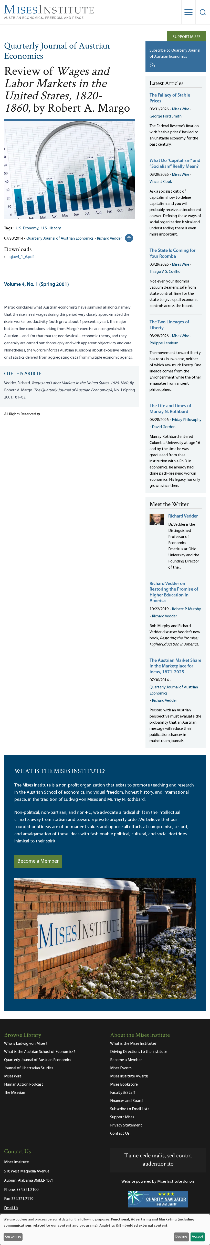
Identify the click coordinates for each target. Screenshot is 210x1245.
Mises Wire (180, 109)
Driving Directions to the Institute (138, 1052)
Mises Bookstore (124, 1085)
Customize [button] (13, 1237)
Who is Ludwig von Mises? (25, 1044)
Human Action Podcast (23, 1085)
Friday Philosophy (187, 420)
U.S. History (51, 228)
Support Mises (187, 37)
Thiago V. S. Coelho (165, 272)
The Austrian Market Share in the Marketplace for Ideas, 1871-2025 (175, 667)
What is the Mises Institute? (133, 1044)
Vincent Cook (161, 182)
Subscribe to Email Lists (129, 1109)
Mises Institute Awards (129, 1076)
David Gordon (163, 427)
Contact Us (119, 1134)
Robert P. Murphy (186, 609)
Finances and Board (126, 1101)
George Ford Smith (166, 116)
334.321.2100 (27, 1190)
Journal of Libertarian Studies (28, 1068)
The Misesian (14, 1093)
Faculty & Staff (122, 1093)
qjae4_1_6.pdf (21, 257)
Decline (181, 1237)
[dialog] (105, 1229)
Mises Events (121, 1068)
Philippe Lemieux (164, 343)
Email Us (11, 1208)
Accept (197, 1237)
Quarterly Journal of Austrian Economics (57, 51)
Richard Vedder (109, 239)
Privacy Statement (126, 1125)
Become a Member (38, 861)
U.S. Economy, (27, 228)
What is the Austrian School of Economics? (39, 1052)
